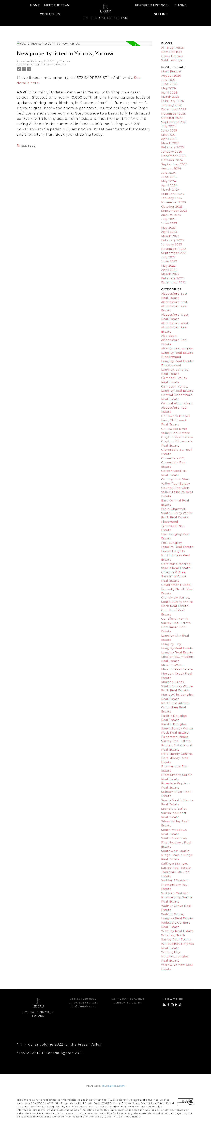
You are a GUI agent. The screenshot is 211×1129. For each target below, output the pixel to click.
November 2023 (173, 202)
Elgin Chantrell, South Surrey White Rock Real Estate (177, 513)
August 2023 (171, 215)
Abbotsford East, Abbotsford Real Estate (174, 306)
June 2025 (169, 130)
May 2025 (168, 134)
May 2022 (168, 265)
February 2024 (172, 193)
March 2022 (170, 274)
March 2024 (170, 189)
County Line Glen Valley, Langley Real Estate (177, 492)
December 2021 (173, 282)
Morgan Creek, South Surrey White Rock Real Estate (177, 686)
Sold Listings (171, 60)
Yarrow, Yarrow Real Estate (48, 64)
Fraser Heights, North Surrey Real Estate (175, 555)
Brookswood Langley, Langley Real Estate (175, 369)
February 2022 (172, 278)
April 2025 (169, 139)
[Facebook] (169, 1005)
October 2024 (172, 160)
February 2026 (172, 101)
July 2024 (168, 172)
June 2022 (169, 261)
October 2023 (172, 206)
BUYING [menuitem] (180, 5)
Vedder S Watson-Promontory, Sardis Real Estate (176, 897)
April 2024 (169, 185)
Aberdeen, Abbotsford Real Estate (174, 340)
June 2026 (169, 84)
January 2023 (171, 244)
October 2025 (172, 117)
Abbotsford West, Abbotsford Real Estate (175, 327)
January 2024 (171, 198)
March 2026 (170, 96)
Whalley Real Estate (177, 931)
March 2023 (170, 236)
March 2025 (170, 143)
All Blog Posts (172, 47)
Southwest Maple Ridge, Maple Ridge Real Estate (177, 855)
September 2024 (174, 164)
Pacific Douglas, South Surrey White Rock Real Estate (177, 728)
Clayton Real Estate (177, 437)
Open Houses (172, 56)
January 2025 (171, 151)
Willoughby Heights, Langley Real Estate (175, 956)
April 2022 (169, 270)
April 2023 (169, 231)
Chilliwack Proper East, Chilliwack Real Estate (175, 420)
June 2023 (169, 223)
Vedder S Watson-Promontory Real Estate (175, 884)
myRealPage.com (113, 1086)
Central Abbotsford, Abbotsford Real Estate (177, 407)
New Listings (171, 51)
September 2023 (174, 210)
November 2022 (173, 248)
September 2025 (174, 122)
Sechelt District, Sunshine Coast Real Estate (174, 813)
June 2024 (169, 176)
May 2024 (168, 181)
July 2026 (168, 79)
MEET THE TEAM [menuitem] (57, 5)
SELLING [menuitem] (161, 14)
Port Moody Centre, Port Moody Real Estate (177, 758)
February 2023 (172, 240)
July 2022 (168, 257)
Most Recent (171, 71)
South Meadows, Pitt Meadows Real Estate (176, 842)
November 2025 (173, 113)
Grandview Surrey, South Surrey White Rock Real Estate (177, 602)
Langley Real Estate (177, 652)
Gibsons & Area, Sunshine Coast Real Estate (174, 576)
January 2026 (171, 105)
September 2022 (174, 253)
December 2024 (174, 156)
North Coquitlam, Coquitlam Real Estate (175, 707)
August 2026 (171, 75)
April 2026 (169, 92)
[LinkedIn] (177, 1005)
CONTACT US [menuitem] (50, 14)
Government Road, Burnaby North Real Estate (177, 589)
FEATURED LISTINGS (151, 5)
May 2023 (168, 227)
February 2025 (172, 147)
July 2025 (168, 126)
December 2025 (173, 109)
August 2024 (171, 168)
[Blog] (165, 1005)
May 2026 (168, 88)
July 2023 (168, 219)
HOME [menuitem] (35, 5)
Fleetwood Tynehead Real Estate (173, 526)
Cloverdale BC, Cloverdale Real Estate (174, 462)
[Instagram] (173, 1005)
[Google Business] (181, 1005)
